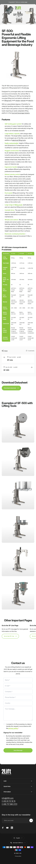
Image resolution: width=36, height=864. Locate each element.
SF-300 (6, 370)
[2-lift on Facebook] (3, 828)
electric (30, 100)
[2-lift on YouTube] (7, 828)
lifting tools (7, 100)
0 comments (31, 350)
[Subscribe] (31, 820)
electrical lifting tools (19, 140)
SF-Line (10, 360)
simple (17, 100)
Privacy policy (18, 856)
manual (22, 100)
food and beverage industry (21, 113)
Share (6, 350)
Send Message (18, 750)
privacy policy (13, 728)
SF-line (26, 88)
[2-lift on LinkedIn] (12, 828)
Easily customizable (11, 143)
